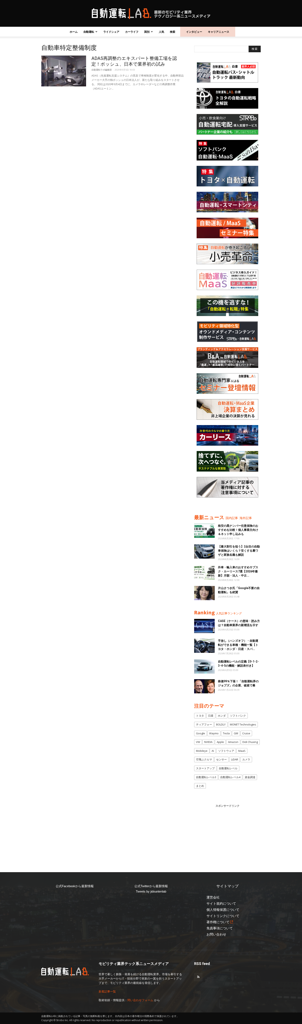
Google (200, 733)
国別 (147, 32)
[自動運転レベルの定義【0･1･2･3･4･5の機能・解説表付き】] (204, 666)
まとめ (200, 786)
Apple (220, 742)
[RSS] (198, 977)
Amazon (233, 742)
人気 (161, 32)
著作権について (217, 922)
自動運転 (88, 32)
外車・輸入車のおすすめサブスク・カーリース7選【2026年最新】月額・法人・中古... (238, 571)
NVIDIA (208, 742)
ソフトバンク (238, 715)
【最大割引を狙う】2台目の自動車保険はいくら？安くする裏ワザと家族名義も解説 (239, 550)
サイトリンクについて (222, 916)
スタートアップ (205, 768)
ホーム (74, 32)
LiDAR (234, 759)
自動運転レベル (228, 768)
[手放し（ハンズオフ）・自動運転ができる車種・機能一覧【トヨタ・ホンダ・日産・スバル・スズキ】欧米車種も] (204, 646)
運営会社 (213, 897)
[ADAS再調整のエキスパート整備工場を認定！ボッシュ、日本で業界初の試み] (63, 71)
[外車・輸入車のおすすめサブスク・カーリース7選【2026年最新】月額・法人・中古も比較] (204, 572)
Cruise (246, 733)
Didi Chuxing (250, 742)
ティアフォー (204, 724)
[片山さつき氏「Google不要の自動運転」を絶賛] (204, 593)
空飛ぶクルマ (204, 759)
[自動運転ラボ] (151, 13)
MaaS (242, 751)
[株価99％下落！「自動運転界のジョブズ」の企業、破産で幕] (204, 686)
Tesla (226, 733)
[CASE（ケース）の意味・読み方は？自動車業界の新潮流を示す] (204, 626)
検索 (172, 32)
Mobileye (201, 751)
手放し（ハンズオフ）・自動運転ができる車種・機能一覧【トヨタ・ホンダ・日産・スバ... (238, 645)
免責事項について (219, 928)
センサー (221, 759)
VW (198, 742)
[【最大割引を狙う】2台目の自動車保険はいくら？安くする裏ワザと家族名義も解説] (204, 551)
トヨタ (200, 715)
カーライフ (131, 32)
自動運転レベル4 (230, 777)
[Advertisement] (227, 833)
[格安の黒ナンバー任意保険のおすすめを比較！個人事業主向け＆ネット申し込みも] (204, 531)
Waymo (214, 733)
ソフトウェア (226, 751)
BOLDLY (221, 724)
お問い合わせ (216, 934)
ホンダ (222, 715)
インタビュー (194, 32)
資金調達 (250, 777)
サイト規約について (221, 903)
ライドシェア (111, 32)
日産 (210, 715)
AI (213, 751)
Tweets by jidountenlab (151, 891)
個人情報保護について (222, 909)
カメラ (246, 759)
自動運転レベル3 (206, 777)
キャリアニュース (218, 32)
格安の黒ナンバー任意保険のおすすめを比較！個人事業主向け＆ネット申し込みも (238, 530)
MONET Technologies (243, 724)
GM (236, 733)
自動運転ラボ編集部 (101, 69)
